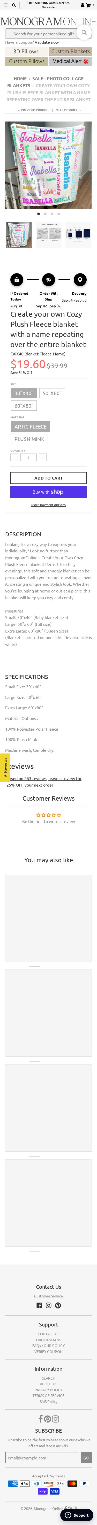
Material (17, 417)
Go (86, 1457)
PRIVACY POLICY (48, 1389)
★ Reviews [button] (5, 767)
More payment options (48, 504)
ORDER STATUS (48, 1339)
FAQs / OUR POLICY (48, 1345)
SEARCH (48, 1378)
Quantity (17, 450)
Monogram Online (48, 1508)
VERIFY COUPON (48, 1351)
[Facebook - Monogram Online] (39, 1305)
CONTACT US (48, 1333)
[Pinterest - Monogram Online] (58, 1305)
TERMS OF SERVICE (48, 1395)
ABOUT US (48, 1383)
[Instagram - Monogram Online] (49, 1305)
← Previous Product (34, 110)
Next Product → (68, 110)
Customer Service (48, 1295)
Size (13, 384)
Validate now (47, 41)
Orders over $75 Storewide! (48, 5)
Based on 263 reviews (26, 778)
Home (20, 78)
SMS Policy (48, 1401)
